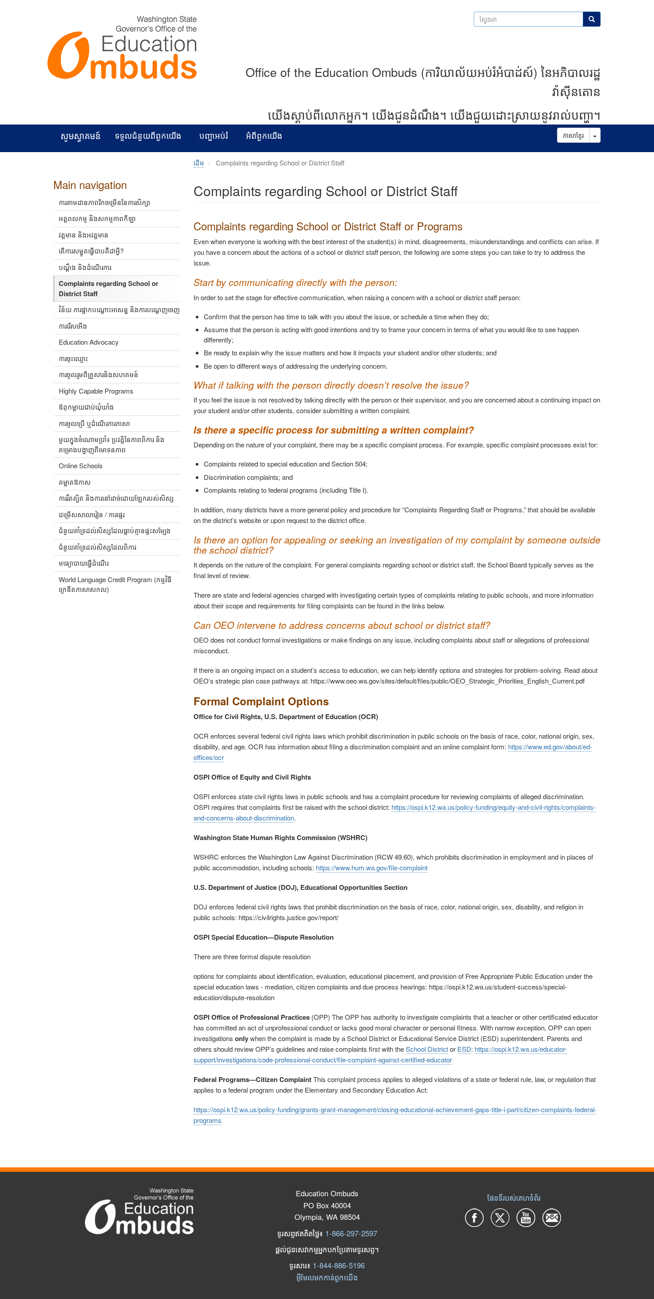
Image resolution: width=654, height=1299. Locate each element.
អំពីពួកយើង (264, 136)
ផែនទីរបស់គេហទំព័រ (514, 1197)
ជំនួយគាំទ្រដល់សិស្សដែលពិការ (97, 546)
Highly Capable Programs (96, 390)
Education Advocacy (89, 341)
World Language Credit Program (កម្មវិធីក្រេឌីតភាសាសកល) (115, 584)
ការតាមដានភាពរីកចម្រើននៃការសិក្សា (104, 202)
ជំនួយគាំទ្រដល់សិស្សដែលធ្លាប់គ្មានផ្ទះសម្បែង (115, 530)
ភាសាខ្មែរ (573, 135)
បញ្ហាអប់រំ (213, 136)
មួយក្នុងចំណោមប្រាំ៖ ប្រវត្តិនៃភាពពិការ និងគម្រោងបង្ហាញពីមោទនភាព (112, 444)
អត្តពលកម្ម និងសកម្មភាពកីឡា (97, 218)
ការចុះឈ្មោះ (73, 358)
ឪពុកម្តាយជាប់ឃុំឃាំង (86, 406)
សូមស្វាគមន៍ (81, 135)
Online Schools (81, 465)
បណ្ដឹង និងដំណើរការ (85, 267)
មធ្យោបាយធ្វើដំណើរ (84, 562)
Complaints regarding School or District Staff (108, 288)
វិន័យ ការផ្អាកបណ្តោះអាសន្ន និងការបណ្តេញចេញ (119, 309)
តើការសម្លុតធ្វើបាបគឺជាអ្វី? (91, 250)
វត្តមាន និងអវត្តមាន (84, 234)
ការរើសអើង (73, 325)
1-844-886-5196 (339, 1265)
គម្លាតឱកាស (75, 482)
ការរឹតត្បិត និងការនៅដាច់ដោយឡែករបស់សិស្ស (116, 498)
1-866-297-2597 (351, 1233)
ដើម (199, 162)
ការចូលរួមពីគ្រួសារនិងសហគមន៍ (98, 374)
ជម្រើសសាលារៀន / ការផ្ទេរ (92, 514)
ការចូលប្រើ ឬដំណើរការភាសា (94, 423)
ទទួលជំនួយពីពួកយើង (148, 136)
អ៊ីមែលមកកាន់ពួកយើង (327, 1277)
